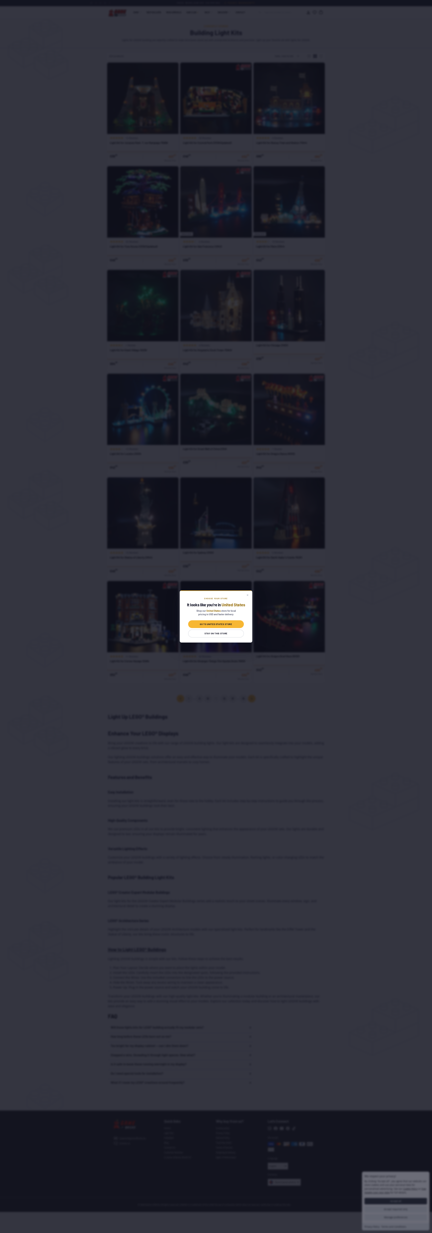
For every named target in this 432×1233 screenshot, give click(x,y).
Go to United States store (216, 624)
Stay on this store (216, 633)
